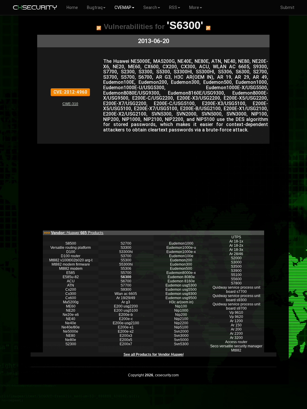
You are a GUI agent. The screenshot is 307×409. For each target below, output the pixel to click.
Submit (287, 7)
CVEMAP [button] (123, 7)
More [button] (194, 7)
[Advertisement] (153, 186)
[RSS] (99, 28)
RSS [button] (173, 7)
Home (72, 7)
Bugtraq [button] (95, 7)
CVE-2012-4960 (70, 92)
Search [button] (150, 7)
